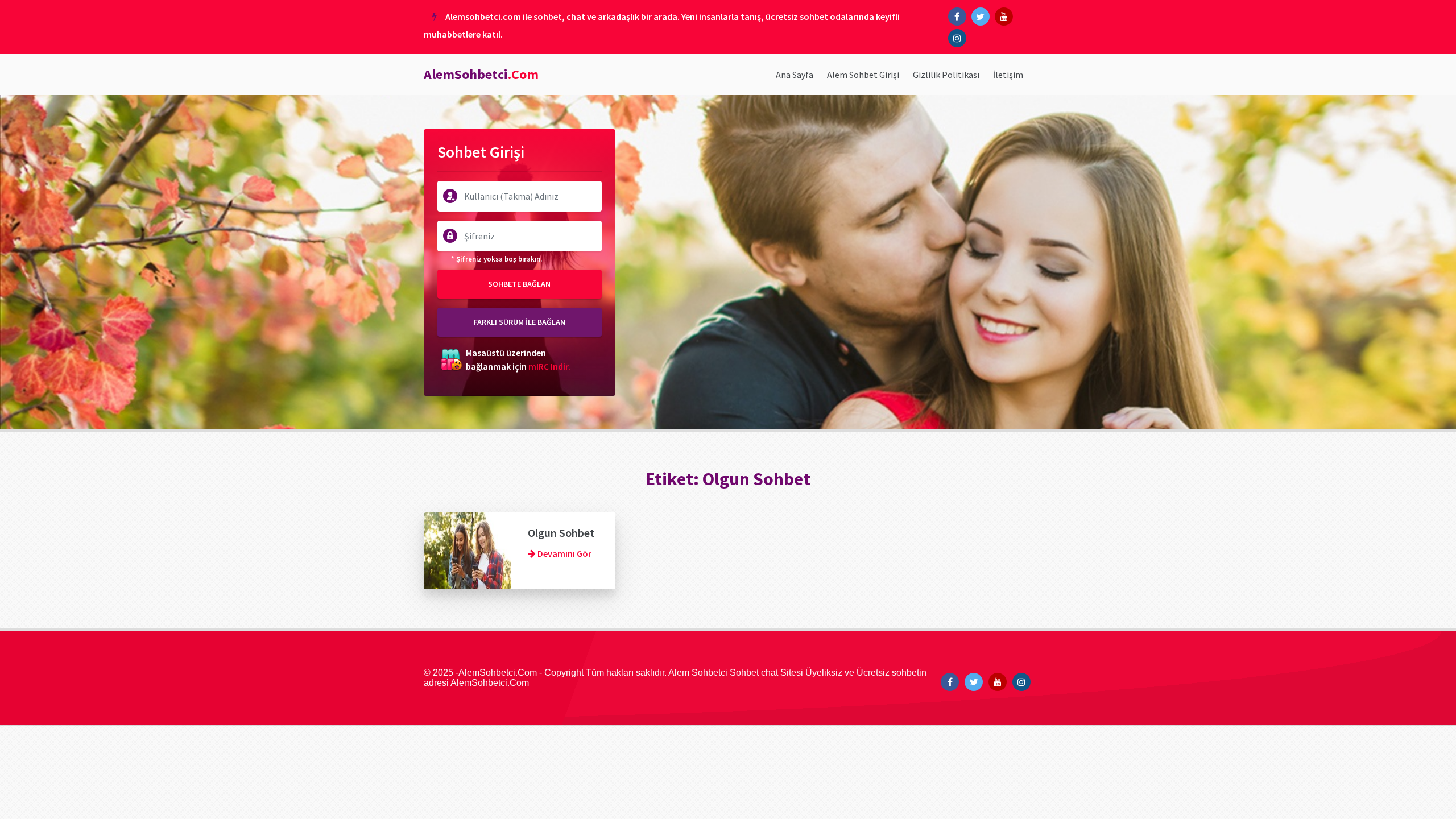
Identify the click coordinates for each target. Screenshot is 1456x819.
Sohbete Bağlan (519, 284)
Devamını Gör (564, 553)
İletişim (1008, 74)
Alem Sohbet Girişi (863, 74)
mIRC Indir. (549, 366)
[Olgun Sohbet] (467, 549)
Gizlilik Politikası (946, 74)
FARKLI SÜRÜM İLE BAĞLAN (519, 322)
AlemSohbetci (481, 74)
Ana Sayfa (794, 74)
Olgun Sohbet (561, 533)
